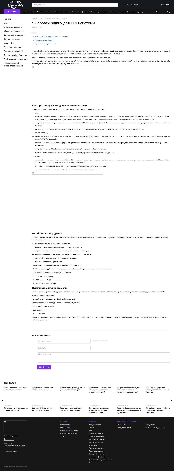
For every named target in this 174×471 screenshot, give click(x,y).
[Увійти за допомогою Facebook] (110, 341)
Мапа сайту (9, 43)
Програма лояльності (117, 12)
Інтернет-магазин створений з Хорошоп (15, 466)
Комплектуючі (65, 427)
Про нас (26, 12)
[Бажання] (153, 5)
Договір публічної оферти (15, 55)
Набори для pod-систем (68, 433)
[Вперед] (171, 400)
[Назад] (2, 400)
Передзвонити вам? (124, 428)
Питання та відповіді (135, 12)
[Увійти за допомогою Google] (113, 341)
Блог (33, 12)
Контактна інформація (80, 12)
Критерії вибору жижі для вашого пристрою (52, 36)
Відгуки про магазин (99, 12)
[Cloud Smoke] (15, 426)
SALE (62, 436)
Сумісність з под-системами (46, 44)
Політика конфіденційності (16, 59)
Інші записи (10, 382)
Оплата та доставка (44, 12)
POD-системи (65, 425)
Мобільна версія (11, 451)
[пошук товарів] (116, 5)
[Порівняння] (147, 5)
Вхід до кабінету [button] (95, 425)
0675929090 (132, 5)
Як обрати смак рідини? (44, 40)
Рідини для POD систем (69, 430)
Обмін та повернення (62, 12)
